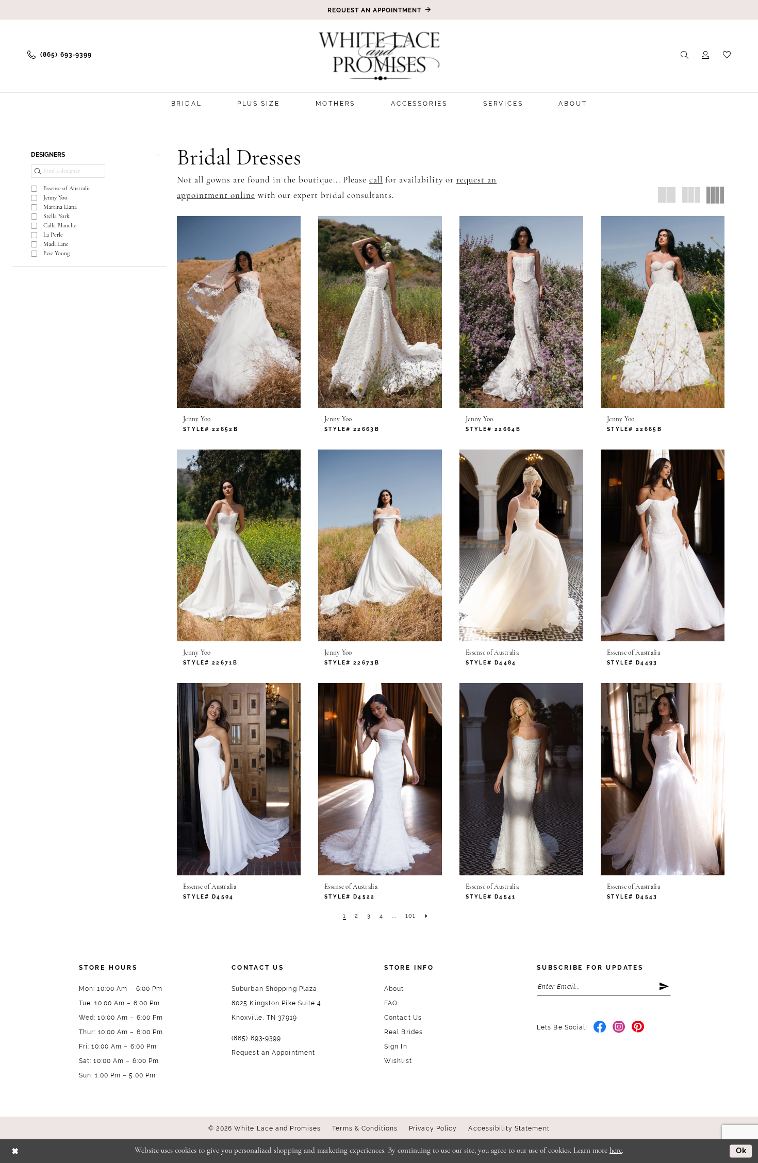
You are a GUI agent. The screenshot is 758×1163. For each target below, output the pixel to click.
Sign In (395, 1046)
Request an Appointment (273, 1052)
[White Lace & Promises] (379, 55)
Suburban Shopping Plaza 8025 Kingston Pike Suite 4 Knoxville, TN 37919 (277, 1003)
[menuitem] (59, 54)
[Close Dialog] (15, 1151)
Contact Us (403, 1017)
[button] (705, 54)
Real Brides (403, 1032)
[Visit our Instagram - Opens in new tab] (619, 1027)
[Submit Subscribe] (664, 986)
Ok (741, 1150)
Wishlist (398, 1061)
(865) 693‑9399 (256, 1038)
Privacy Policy (433, 1128)
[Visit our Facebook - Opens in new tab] (600, 1027)
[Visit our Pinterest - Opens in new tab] (638, 1027)
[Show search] (684, 54)
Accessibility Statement (508, 1128)
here (615, 1151)
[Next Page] (426, 916)
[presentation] (239, 312)
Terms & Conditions (365, 1128)
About (394, 988)
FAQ (391, 1003)
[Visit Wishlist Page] (726, 54)
